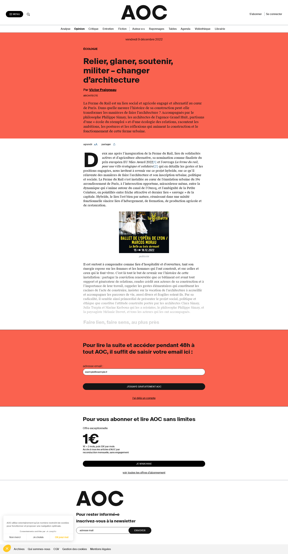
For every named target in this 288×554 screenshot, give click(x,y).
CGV (56, 549)
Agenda (185, 29)
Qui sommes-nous (39, 549)
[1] (154, 162)
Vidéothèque (202, 29)
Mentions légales (100, 549)
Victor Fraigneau (102, 90)
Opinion (79, 29)
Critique (93, 29)
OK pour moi (61, 537)
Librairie (220, 29)
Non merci (14, 537)
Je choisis (38, 537)
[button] (7, 548)
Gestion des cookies (75, 549)
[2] (156, 166)
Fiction (122, 29)
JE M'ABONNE (144, 463)
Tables (173, 29)
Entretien (108, 29)
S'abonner (256, 14)
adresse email (92, 366)
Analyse (65, 29)
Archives (19, 549)
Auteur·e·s (138, 29)
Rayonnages (156, 29)
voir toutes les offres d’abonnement (144, 472)
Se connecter (274, 14)
